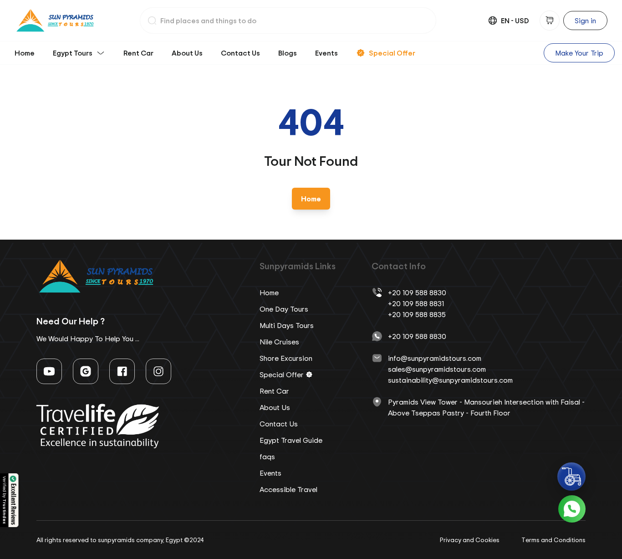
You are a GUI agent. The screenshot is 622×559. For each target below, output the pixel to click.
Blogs (287, 53)
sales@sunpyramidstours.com (437, 369)
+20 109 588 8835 (417, 314)
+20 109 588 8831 (416, 303)
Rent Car (138, 53)
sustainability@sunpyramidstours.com (450, 380)
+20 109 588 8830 (417, 292)
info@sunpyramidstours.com (434, 358)
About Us (187, 53)
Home (25, 53)
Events (326, 53)
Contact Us (240, 53)
